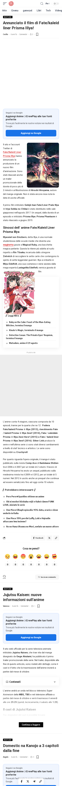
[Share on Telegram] (34, 781)
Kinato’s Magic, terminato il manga (26, 330)
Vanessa (6, 606)
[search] (42, 3)
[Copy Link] (40, 781)
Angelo (5, 757)
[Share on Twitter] (28, 781)
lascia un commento (48, 577)
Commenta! (23, 34)
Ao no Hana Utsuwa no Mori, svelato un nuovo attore (32, 526)
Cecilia (5, 34)
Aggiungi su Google (31, 133)
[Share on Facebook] (21, 781)
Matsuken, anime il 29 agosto (23, 343)
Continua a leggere (31, 724)
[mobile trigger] (5, 3)
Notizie (7, 17)
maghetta (8, 244)
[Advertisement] (31, 76)
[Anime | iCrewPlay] (11, 3)
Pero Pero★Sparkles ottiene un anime (25, 496)
